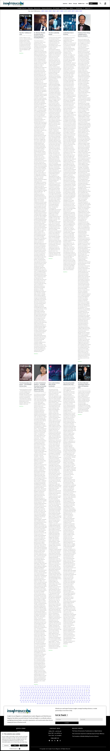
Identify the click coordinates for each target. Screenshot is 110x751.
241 (87, 695)
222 (43, 695)
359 (79, 702)
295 (72, 698)
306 (27, 700)
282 (42, 698)
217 (31, 695)
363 (88, 702)
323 (66, 700)
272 (88, 697)
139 (69, 690)
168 (62, 692)
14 (38, 686)
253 (44, 697)
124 (36, 690)
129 (47, 690)
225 (50, 695)
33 (72, 686)
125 (38, 690)
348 (54, 702)
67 (63, 687)
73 (74, 687)
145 (82, 690)
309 (34, 700)
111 (78, 689)
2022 (54, 11)
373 (58, 703)
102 (58, 689)
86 (28, 689)
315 (48, 700)
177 (82, 692)
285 (49, 698)
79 (85, 687)
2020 (61, 11)
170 (67, 692)
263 (67, 697)
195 (52, 694)
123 (34, 690)
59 (49, 687)
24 (56, 686)
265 (72, 697)
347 (52, 702)
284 (47, 698)
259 (58, 697)
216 (29, 695)
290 (61, 698)
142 (75, 690)
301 (86, 698)
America (65, 3)
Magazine (30, 8)
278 (33, 698)
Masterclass (37, 8)
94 (43, 689)
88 (32, 689)
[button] (100, 3)
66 (62, 687)
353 (65, 702)
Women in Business (47, 8)
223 (45, 695)
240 (85, 695)
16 (42, 686)
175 (77, 692)
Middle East (81, 3)
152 (27, 692)
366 (42, 703)
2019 (65, 11)
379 (72, 703)
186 (32, 694)
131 (51, 690)
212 (20, 695)
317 (52, 700)
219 (36, 695)
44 (22, 687)
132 (53, 690)
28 (63, 686)
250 (38, 697)
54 (40, 687)
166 (58, 692)
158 (40, 692)
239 (82, 695)
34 (74, 686)
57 (45, 687)
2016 (77, 11)
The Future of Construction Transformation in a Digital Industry (87, 731)
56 (43, 687)
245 (26, 697)
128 (45, 690)
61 (52, 687)
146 (84, 690)
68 (65, 687)
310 (37, 700)
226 (52, 695)
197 (56, 694)
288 (56, 698)
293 (68, 698)
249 (35, 697)
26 (60, 686)
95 (44, 689)
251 (40, 697)
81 (89, 687)
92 (39, 689)
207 (79, 694)
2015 (81, 11)
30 (67, 686)
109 (74, 689)
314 (45, 700)
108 (72, 689)
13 (37, 686)
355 (70, 702)
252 (42, 697)
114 (84, 689)
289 (58, 698)
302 (89, 698)
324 (68, 700)
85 (26, 689)
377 (68, 703)
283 (44, 698)
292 (65, 698)
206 (77, 694)
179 (86, 692)
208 (82, 694)
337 (28, 702)
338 (31, 702)
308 (32, 700)
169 (64, 692)
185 (30, 694)
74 (76, 687)
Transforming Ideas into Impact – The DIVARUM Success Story (25, 384)
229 (59, 695)
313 (43, 700)
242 (89, 695)
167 (60, 692)
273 (21, 698)
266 (74, 697)
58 (47, 687)
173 (73, 692)
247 (31, 697)
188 (36, 694)
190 (41, 694)
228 (57, 695)
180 (89, 692)
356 (72, 702)
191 (43, 694)
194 (50, 694)
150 (23, 692)
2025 (42, 11)
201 (65, 694)
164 (53, 692)
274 (23, 698)
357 (74, 702)
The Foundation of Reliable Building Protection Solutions (85, 736)
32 (71, 686)
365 (40, 703)
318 (54, 700)
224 (47, 695)
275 (26, 698)
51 (35, 687)
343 (42, 702)
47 (27, 687)
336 (26, 702)
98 (50, 689)
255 (49, 697)
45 (24, 687)
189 (39, 694)
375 (63, 703)
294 (70, 698)
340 (35, 702)
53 (38, 687)
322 (63, 700)
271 (86, 697)
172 (71, 692)
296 (75, 698)
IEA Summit (56, 8)
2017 (73, 11)
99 (52, 689)
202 (68, 694)
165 (55, 692)
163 (51, 692)
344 (45, 702)
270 (84, 697)
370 (51, 703)
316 (50, 700)
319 (57, 700)
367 (44, 703)
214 (25, 695)
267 (77, 697)
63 (56, 687)
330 (82, 700)
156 (36, 692)
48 (29, 687)
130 (49, 690)
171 (69, 692)
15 (40, 686)
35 (76, 686)
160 (44, 692)
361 (84, 702)
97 (48, 689)
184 (28, 694)
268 (79, 697)
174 (75, 692)
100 (54, 689)
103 (61, 689)
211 (88, 694)
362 (86, 702)
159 (42, 692)
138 (67, 690)
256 (51, 697)
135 (60, 690)
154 (31, 692)
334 (21, 702)
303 (20, 700)
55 (42, 687)
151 (25, 692)
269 (81, 697)
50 (33, 687)
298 (79, 698)
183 (25, 694)
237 (78, 695)
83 (22, 689)
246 (28, 697)
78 (83, 687)
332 (87, 700)
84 (24, 689)
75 (78, 687)
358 (77, 702)
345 (47, 702)
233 (68, 695)
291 (63, 698)
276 (28, 698)
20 (49, 686)
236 (75, 695)
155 (34, 692)
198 (59, 694)
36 (78, 686)
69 (67, 687)
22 (52, 686)
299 (82, 698)
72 (72, 687)
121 (29, 690)
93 (41, 689)
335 (24, 702)
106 (67, 689)
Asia (87, 3)
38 (82, 686)
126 (40, 690)
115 (86, 689)
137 (64, 690)
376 (65, 703)
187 (34, 694)
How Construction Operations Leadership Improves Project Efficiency (88, 733)
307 (30, 700)
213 (22, 695)
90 (35, 689)
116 (88, 689)
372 (56, 703)
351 (61, 702)
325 (70, 700)
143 (78, 690)
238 (80, 695)
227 (54, 695)
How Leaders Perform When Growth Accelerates (54, 384)
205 (75, 694)
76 (80, 687)
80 (87, 687)
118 (23, 690)
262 (65, 697)
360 (81, 702)
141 (73, 690)
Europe (75, 3)
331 (84, 700)
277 (30, 698)
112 (80, 689)
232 (66, 695)
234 (71, 695)
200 (63, 694)
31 (69, 686)
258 (56, 697)
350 (59, 702)
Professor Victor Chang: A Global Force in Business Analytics (84, 34)
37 (80, 686)
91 (37, 689)
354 (68, 702)
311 (39, 700)
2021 (58, 11)
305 (25, 700)
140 (71, 690)
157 (38, 692)
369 (49, 703)
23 (54, 686)
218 (33, 695)
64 (58, 687)
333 (89, 700)
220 (38, 695)
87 (30, 689)
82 (21, 689)
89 (34, 689)
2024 (46, 11)
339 (33, 702)
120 (27, 690)
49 (31, 687)
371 (54, 703)
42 (89, 686)
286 (51, 698)
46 (26, 687)
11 (33, 686)
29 (65, 686)
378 (70, 703)
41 (87, 686)
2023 (50, 11)
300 (84, 698)
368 (47, 703)
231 (64, 695)
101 (56, 689)
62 (54, 687)
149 (21, 692)
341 (38, 702)
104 (63, 689)
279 (35, 698)
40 (85, 686)
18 (45, 686)
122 (31, 690)
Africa (70, 3)
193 (47, 694)
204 (72, 694)
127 (42, 690)
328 (78, 700)
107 (69, 689)
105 (65, 689)
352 (63, 702)
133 (56, 690)
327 (75, 700)
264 (70, 697)
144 (80, 690)
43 (20, 687)
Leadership (64, 8)
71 (71, 687)
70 (69, 687)
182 (23, 694)
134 (58, 690)
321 (61, 700)
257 (53, 697)
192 (45, 694)
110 (76, 689)
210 (86, 694)
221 (40, 695)
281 (40, 698)
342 (40, 702)
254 (47, 697)
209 (84, 694)
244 (24, 697)
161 (47, 692)
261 (63, 697)
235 (73, 695)
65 (60, 687)
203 (70, 694)
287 (54, 698)
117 (21, 690)
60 (51, 687)
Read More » (21, 53)
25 (58, 686)
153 (29, 692)
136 (62, 690)
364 (37, 703)
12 (35, 686)
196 (54, 694)
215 (27, 695)
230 (61, 695)
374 (61, 703)
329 (80, 700)
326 (73, 700)
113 (82, 689)
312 (41, 700)
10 (32, 686)
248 (33, 697)
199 (61, 694)
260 (60, 697)
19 (47, 686)
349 (56, 702)
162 (49, 692)
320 (59, 700)
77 (82, 687)
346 (49, 702)
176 (80, 692)
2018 (69, 11)
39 (83, 686)
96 (46, 689)
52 (36, 687)
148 (89, 690)
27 (61, 686)
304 (23, 700)
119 (25, 690)
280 (37, 698)
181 (21, 694)
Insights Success (22, 8)
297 (77, 698)
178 (84, 692)
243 (21, 697)
